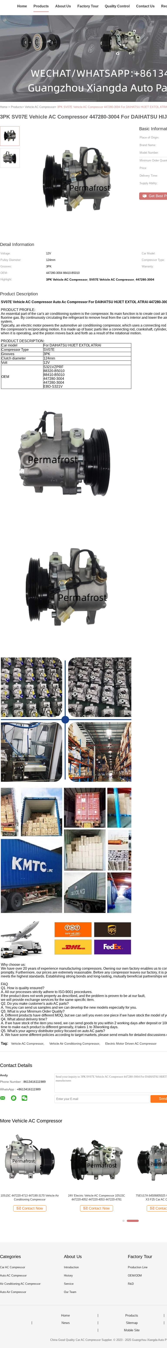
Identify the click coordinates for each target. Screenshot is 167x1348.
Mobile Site (132, 1330)
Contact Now (32, 1208)
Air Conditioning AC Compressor (20, 1283)
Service (68, 1283)
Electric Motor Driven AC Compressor (131, 1043)
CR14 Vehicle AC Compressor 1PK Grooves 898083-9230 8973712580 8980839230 (29, 1197)
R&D (131, 1283)
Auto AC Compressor (13, 1275)
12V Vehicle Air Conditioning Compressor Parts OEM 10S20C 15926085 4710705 (96, 1197)
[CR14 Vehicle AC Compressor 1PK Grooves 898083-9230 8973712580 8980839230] (29, 1160)
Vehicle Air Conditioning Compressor (74, 1043)
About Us (63, 6)
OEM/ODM (135, 1275)
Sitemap (132, 1322)
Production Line (137, 1267)
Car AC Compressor (12, 1267)
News (66, 1322)
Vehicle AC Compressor (27, 1043)
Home (22, 6)
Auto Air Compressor (13, 1292)
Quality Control (117, 6)
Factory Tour (88, 6)
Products (41, 6)
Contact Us (145, 6)
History (68, 1275)
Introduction (71, 1267)
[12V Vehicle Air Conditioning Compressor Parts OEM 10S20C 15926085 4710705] (96, 1160)
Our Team (70, 1292)
